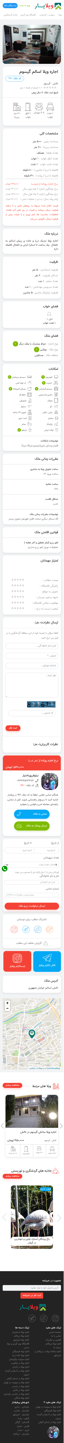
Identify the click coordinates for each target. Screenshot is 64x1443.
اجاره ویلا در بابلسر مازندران (16, 1394)
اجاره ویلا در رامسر (20, 1386)
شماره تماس (52, 889)
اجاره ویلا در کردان (20, 1367)
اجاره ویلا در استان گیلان (18, 1378)
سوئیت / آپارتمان (47, 15)
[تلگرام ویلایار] (32, 1318)
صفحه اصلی (55, 1332)
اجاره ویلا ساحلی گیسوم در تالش (38, 1132)
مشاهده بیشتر (12, 1085)
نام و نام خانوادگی (49, 876)
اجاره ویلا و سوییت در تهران (16, 1382)
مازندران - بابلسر (21, 1411)
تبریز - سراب (23, 1430)
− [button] (7, 1008)
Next (3, 1126)
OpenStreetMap (53, 1068)
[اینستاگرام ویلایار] (55, 1318)
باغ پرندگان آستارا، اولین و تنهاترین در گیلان (32, 1241)
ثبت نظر (13, 728)
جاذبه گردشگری (11, 15)
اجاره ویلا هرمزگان (20, 1351)
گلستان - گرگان (22, 1422)
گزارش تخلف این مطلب (29, 943)
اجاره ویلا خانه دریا (20, 1355)
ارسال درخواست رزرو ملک (32, 906)
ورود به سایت (24, 5)
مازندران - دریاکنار (21, 1434)
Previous (53, 1126)
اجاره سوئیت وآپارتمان (19, 1359)
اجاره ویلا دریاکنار (53, 1344)
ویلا (60, 15)
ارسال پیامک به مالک (36, 826)
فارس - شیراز (23, 1426)
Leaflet (32, 1068)
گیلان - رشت (23, 1418)
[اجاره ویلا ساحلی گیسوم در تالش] (32, 1111)
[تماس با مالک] (53, 1432)
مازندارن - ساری (22, 1407)
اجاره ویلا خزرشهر (21, 1340)
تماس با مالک (40, 814)
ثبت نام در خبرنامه (32, 1295)
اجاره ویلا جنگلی (21, 1398)
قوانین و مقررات (53, 1340)
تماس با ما (56, 1336)
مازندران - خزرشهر (21, 1414)
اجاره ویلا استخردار (20, 1332)
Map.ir (41, 1068)
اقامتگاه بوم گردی (28, 15)
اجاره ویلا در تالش (21, 1390)
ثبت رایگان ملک (10, 5)
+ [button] (7, 1003)
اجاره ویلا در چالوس (20, 1363)
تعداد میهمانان (51, 858)
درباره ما (57, 1347)
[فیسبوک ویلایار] (43, 1318)
